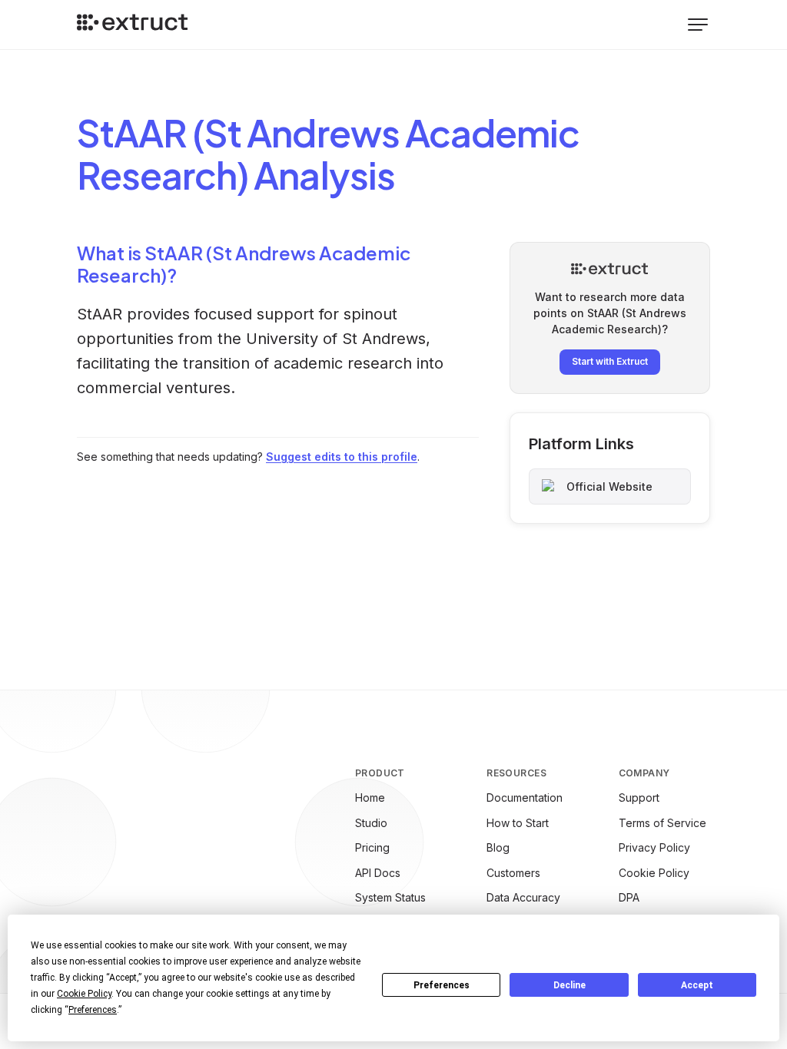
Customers (513, 872)
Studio (371, 822)
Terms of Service (662, 822)
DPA (629, 897)
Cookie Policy (654, 872)
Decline (569, 985)
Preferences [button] (92, 1009)
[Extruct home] (132, 24)
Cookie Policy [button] (84, 993)
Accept (697, 985)
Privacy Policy (654, 847)
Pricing (372, 847)
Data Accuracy (523, 897)
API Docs (377, 872)
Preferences (441, 985)
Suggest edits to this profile (341, 456)
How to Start (517, 822)
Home (370, 797)
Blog (498, 847)
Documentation (524, 797)
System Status (390, 897)
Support (639, 797)
